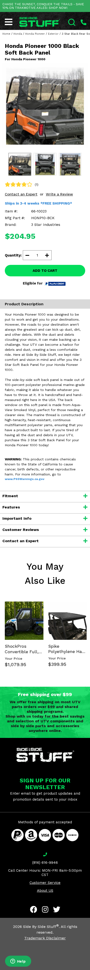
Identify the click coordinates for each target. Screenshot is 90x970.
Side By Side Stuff (41, 926)
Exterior (53, 33)
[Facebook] (34, 909)
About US (45, 890)
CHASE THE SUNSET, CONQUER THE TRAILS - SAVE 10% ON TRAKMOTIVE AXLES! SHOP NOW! (43, 6)
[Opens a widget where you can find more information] (18, 962)
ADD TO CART (45, 270)
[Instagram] (45, 909)
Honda (17, 33)
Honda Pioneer (35, 33)
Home (6, 33)
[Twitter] (57, 909)
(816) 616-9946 (45, 862)
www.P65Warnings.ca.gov (24, 479)
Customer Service (45, 883)
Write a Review (59, 194)
